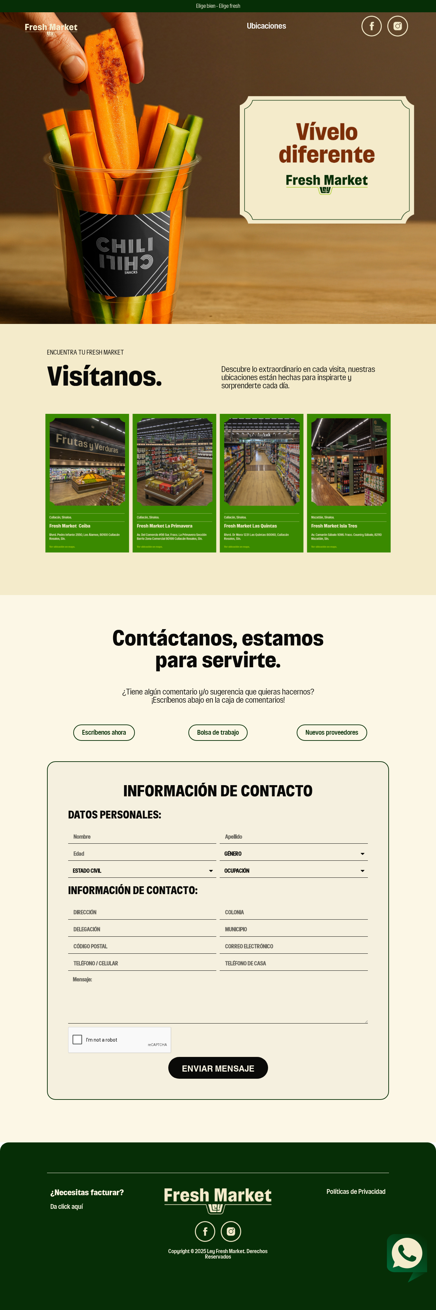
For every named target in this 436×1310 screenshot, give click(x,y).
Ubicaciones (266, 26)
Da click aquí (66, 1207)
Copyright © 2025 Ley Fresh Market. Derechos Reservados (217, 1254)
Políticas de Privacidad (356, 1192)
